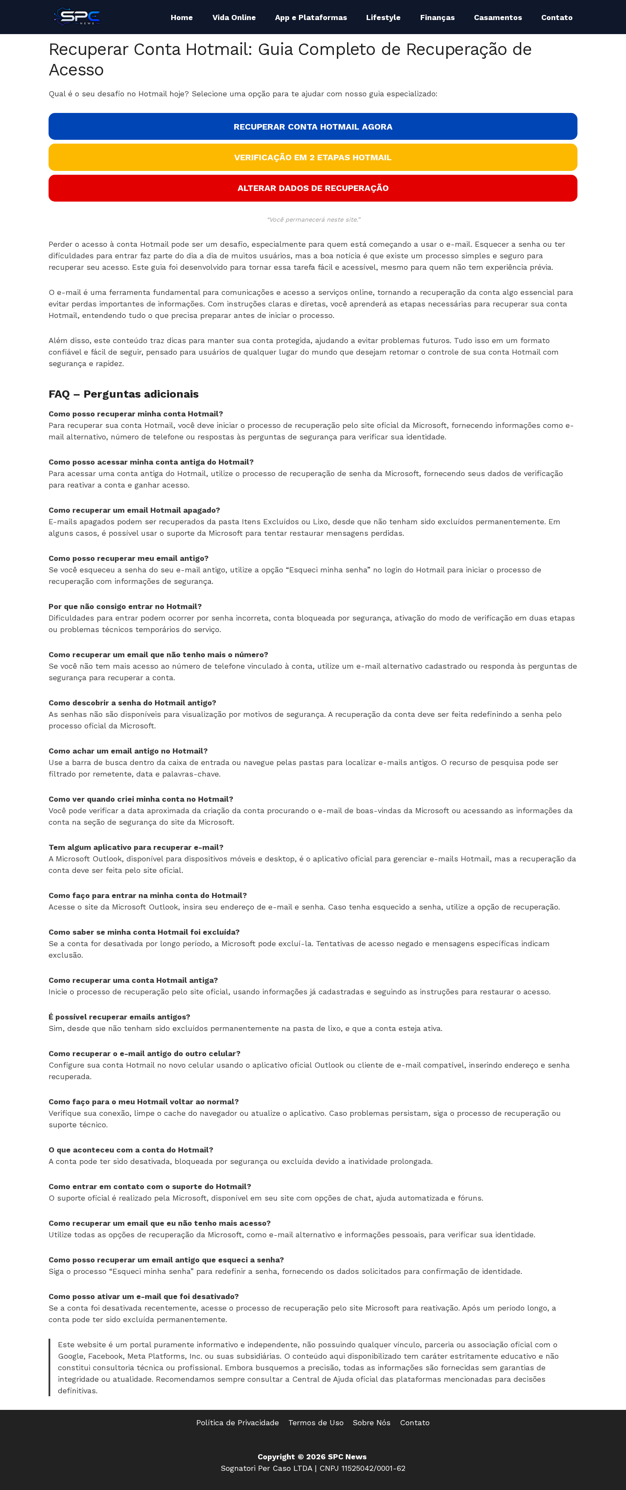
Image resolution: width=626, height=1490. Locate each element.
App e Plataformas (311, 17)
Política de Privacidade (237, 1422)
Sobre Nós (372, 1422)
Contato (557, 17)
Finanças (437, 17)
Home (182, 17)
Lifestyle (383, 17)
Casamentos (498, 17)
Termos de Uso (316, 1422)
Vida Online (234, 17)
